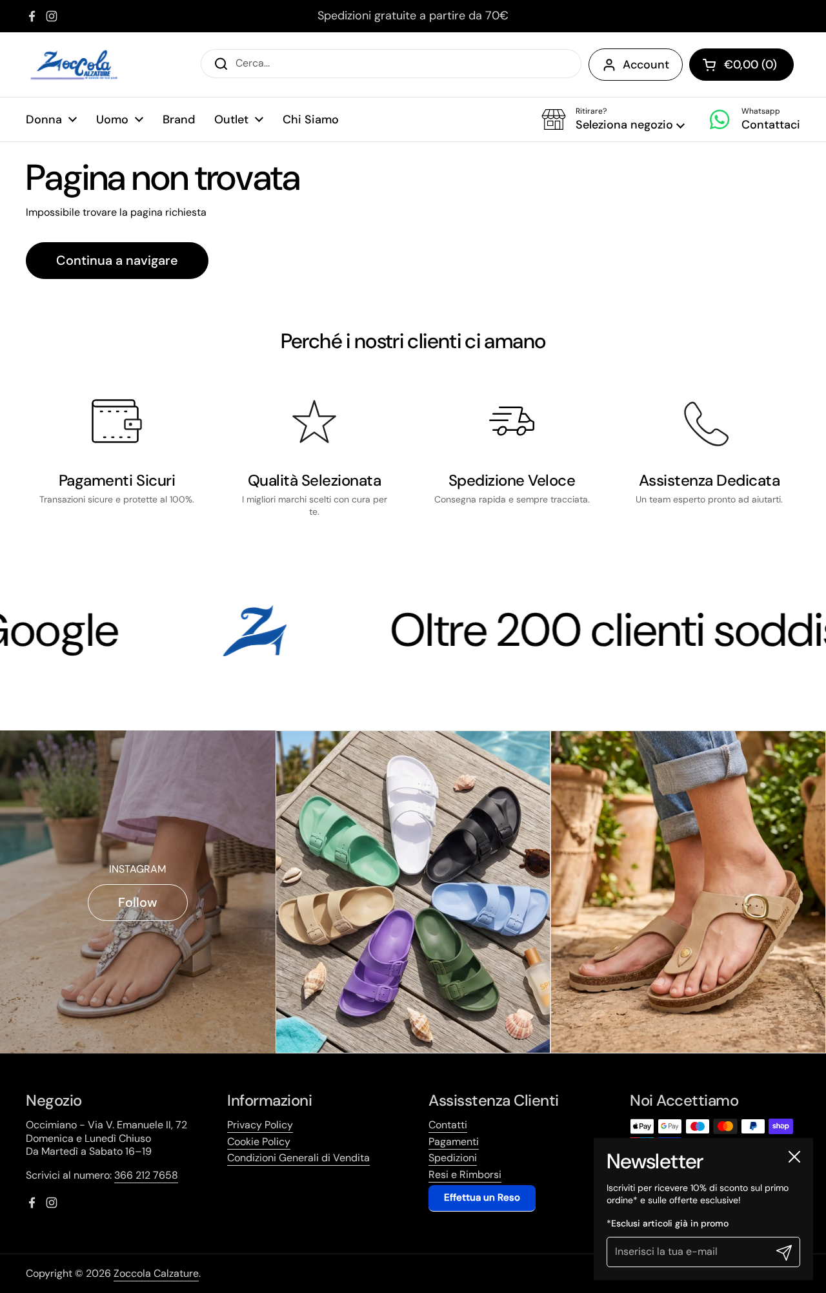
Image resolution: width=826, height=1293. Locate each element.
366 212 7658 (146, 1175)
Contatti (447, 1125)
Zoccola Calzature (156, 1273)
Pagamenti (453, 1141)
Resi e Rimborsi (464, 1174)
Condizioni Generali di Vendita (298, 1157)
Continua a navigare (117, 260)
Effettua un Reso (482, 1197)
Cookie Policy (258, 1141)
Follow (137, 902)
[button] (613, 119)
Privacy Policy (260, 1125)
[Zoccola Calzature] (74, 64)
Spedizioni (452, 1157)
